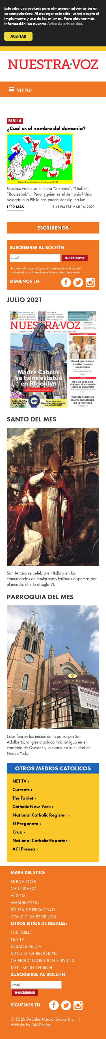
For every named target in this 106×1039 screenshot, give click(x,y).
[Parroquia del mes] (53, 667)
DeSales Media (26, 946)
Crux (17, 832)
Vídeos (18, 896)
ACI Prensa (23, 849)
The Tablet (22, 798)
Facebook (66, 283)
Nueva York (23, 881)
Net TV (17, 939)
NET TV (19, 781)
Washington (25, 903)
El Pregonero (25, 823)
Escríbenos (53, 227)
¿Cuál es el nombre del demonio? (46, 128)
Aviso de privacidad (64, 23)
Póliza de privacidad (33, 910)
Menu (23, 89)
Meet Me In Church (31, 968)
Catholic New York (31, 806)
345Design (41, 1025)
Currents (21, 789)
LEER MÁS (15, 206)
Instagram (90, 283)
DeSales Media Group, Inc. (50, 1019)
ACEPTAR (18, 36)
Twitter (78, 283)
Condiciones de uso (33, 917)
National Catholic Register (39, 815)
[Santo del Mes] (53, 497)
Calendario (23, 889)
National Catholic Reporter (39, 840)
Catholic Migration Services (42, 960)
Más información (69, 272)
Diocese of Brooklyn (34, 953)
